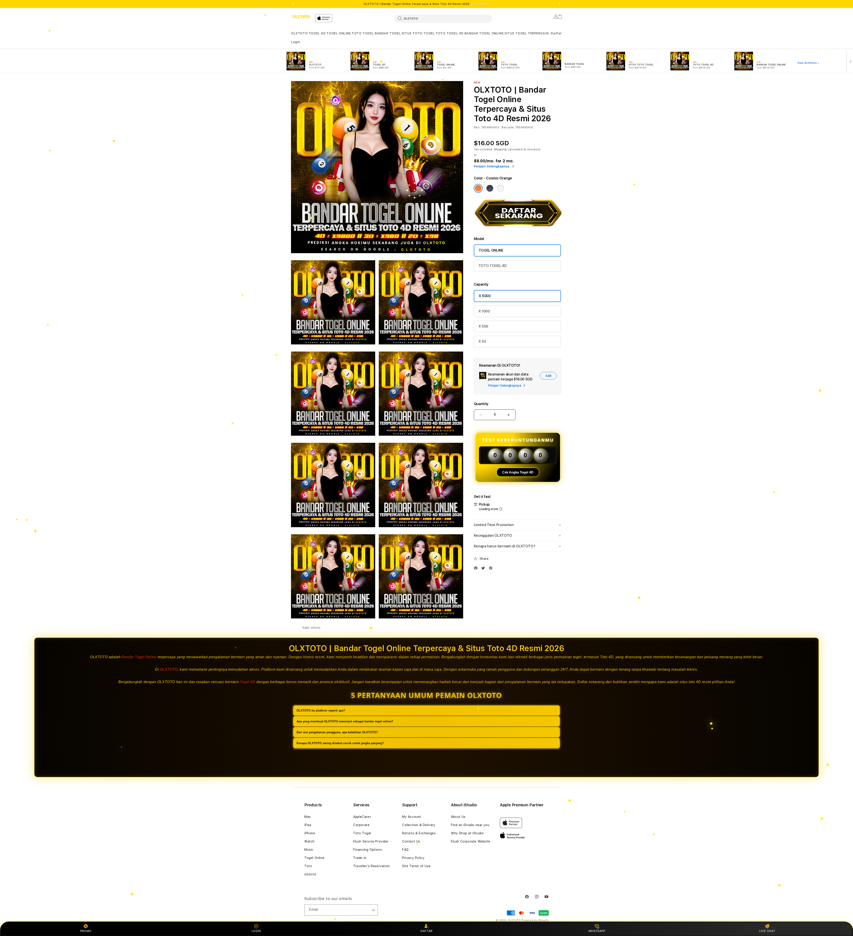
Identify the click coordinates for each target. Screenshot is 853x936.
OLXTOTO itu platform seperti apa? (321, 710)
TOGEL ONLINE (338, 33)
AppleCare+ (362, 817)
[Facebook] (477, 569)
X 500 (483, 326)
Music (308, 849)
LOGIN (256, 931)
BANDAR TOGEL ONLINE (484, 33)
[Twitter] (484, 569)
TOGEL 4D (317, 33)
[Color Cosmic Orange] (478, 188)
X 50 (482, 341)
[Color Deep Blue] (489, 188)
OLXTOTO (299, 33)
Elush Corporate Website (470, 841)
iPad (307, 825)
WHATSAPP (596, 931)
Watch (309, 841)
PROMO (86, 931)
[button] (299, 33)
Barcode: (508, 127)
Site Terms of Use (416, 866)
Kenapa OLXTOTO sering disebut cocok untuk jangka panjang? (340, 743)
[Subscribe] (373, 910)
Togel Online (314, 858)
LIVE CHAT (767, 931)
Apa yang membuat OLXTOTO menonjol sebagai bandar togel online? (345, 721)
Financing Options (367, 849)
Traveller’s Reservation (371, 866)
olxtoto (310, 874)
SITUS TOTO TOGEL (418, 33)
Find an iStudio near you (470, 825)
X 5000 (485, 296)
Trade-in (360, 858)
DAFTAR (426, 931)
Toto (308, 866)
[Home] (301, 17)
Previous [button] (293, 4)
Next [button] (560, 4)
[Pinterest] (492, 569)
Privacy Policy (413, 858)
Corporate (361, 825)
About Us (458, 817)
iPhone (309, 833)
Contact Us (411, 841)
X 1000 (484, 311)
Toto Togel (362, 833)
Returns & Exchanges (419, 833)
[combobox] (443, 18)
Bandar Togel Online (139, 657)
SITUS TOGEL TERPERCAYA (526, 33)
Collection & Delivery (419, 825)
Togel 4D (247, 682)
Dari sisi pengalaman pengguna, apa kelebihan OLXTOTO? (337, 732)
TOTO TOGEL (363, 33)
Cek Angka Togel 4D (517, 472)
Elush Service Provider (371, 841)
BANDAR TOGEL (388, 33)
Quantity (481, 404)
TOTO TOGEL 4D (450, 33)
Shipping (500, 149)
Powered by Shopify (535, 920)
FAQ (405, 849)
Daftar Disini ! (479, 4)
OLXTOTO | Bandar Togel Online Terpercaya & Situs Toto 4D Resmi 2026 (426, 4)
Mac (307, 817)
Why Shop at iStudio (467, 833)
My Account (411, 817)
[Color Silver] (500, 188)
